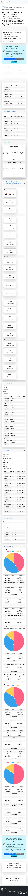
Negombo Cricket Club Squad (11, 81)
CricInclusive (7, 2)
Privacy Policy (9, 891)
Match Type (5, 462)
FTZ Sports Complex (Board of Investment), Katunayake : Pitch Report (13, 183)
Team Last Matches (20, 73)
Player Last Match (7, 73)
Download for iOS (19, 59)
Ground (21, 67)
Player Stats (21, 70)
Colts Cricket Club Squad (10, 111)
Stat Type (5, 466)
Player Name (6, 454)
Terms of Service (17, 891)
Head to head (7, 67)
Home (3, 6)
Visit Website (14, 61)
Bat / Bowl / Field (7, 458)
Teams (7, 76)
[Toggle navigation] (25, 2)
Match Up (7, 70)
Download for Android (9, 59)
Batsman (5, 387)
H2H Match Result (8, 142)
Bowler (4, 391)
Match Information (8, 29)
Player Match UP (8, 384)
